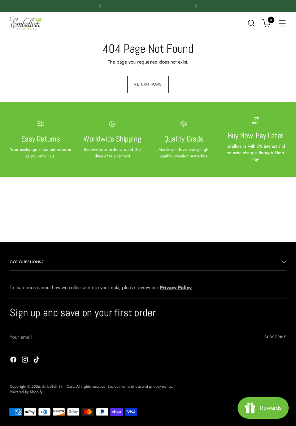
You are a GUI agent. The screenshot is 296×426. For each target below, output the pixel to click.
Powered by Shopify (26, 392)
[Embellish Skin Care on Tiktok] (37, 360)
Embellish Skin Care (58, 386)
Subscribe (275, 337)
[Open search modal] (251, 23)
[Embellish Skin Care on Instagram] (25, 360)
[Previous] (100, 6)
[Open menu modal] (282, 23)
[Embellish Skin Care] (26, 23)
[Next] (196, 6)
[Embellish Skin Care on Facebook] (14, 360)
